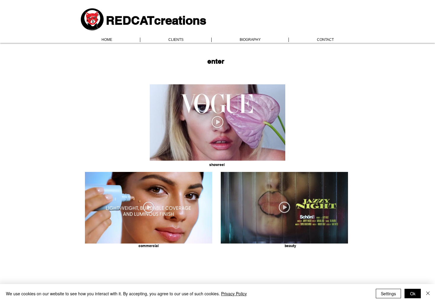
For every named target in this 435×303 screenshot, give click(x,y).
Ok (412, 293)
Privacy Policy (234, 293)
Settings (388, 293)
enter (215, 61)
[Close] (427, 293)
